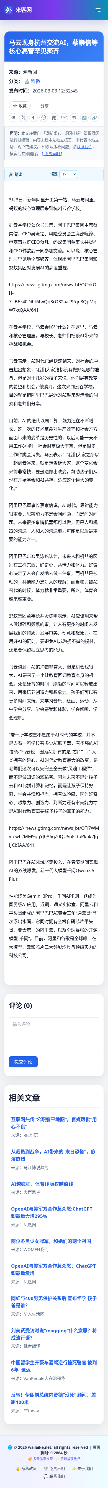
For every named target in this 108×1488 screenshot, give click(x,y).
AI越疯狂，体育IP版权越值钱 (42, 1184)
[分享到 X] (23, 117)
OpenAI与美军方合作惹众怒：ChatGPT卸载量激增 (53, 1269)
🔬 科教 (32, 81)
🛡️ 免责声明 (54, 1468)
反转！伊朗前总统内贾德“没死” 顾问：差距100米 (53, 1398)
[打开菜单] (98, 10)
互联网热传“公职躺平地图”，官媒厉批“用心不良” (54, 1123)
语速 (54, 173)
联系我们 (84, 146)
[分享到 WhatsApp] (43, 117)
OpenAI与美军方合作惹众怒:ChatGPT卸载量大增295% (51, 1212)
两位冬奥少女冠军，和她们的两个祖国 (51, 1241)
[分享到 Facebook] (33, 117)
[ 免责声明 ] (52, 153)
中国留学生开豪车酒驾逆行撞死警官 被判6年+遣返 (54, 1366)
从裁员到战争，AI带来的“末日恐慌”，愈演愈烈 (53, 1155)
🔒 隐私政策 (26, 1468)
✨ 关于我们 (82, 1468)
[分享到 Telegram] (13, 117)
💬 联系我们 (54, 1476)
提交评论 (23, 1062)
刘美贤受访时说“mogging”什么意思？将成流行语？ (54, 1334)
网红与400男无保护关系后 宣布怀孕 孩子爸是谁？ (54, 1302)
